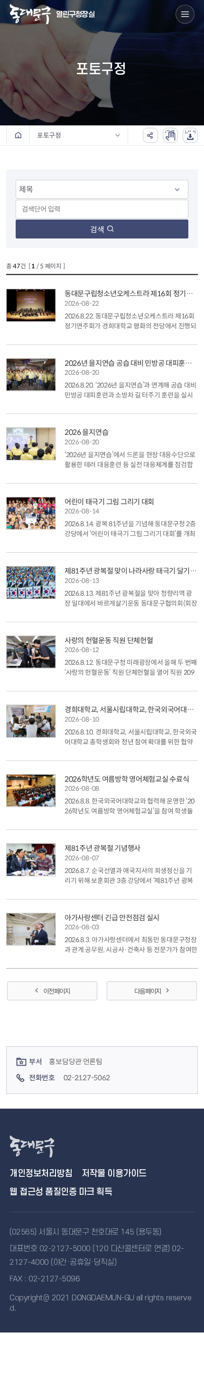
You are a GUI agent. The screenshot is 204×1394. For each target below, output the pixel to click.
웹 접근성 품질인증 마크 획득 (60, 1192)
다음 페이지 (147, 991)
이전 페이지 (56, 991)
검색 (97, 230)
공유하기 (150, 135)
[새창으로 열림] (170, 135)
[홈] (18, 135)
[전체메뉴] (185, 14)
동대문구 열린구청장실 (42, 1146)
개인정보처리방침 (40, 1174)
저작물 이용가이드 (114, 1174)
